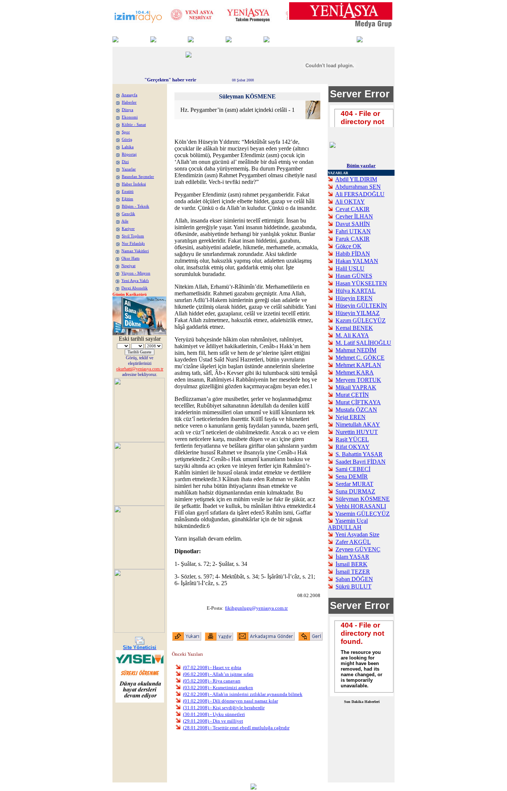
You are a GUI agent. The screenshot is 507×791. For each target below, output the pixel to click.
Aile (124, 221)
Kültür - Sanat (134, 125)
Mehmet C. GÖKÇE (360, 357)
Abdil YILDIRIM (356, 179)
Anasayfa (129, 95)
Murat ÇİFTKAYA (358, 402)
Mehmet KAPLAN (358, 365)
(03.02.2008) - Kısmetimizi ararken (218, 687)
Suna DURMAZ (355, 491)
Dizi (125, 162)
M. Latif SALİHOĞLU (363, 343)
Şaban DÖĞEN (354, 579)
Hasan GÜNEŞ (354, 276)
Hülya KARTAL (356, 291)
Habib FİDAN (353, 253)
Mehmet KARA (355, 372)
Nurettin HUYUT (357, 432)
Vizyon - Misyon (135, 273)
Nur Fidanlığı (133, 243)
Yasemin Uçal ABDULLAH (348, 524)
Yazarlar (129, 169)
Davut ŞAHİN (353, 224)
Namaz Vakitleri (135, 251)
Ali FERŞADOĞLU (360, 194)
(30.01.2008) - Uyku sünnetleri (214, 714)
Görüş (127, 139)
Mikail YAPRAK (356, 387)
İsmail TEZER (353, 571)
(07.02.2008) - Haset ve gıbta (212, 667)
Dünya (127, 110)
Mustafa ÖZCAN (356, 409)
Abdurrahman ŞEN (358, 187)
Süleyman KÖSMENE (363, 499)
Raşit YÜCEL (352, 439)
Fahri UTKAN (353, 231)
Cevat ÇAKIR (353, 209)
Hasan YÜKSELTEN (361, 283)
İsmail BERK (351, 564)
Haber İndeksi (134, 184)
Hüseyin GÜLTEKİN (361, 305)
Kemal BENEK (354, 328)
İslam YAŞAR (352, 557)
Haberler (129, 102)
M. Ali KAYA (352, 335)
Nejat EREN (351, 417)
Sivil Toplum (133, 236)
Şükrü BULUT (354, 586)
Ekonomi (130, 117)
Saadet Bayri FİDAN (361, 461)
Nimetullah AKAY (358, 424)
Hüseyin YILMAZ (358, 313)
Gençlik (128, 214)
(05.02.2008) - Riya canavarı (212, 681)
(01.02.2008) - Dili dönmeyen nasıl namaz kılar (230, 701)
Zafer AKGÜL (353, 542)
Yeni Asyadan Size (357, 534)
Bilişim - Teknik (135, 206)
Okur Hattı (130, 258)
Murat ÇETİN (352, 395)
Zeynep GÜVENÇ (358, 549)
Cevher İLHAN (354, 216)
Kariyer (128, 229)
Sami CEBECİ (353, 469)
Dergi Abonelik (134, 288)
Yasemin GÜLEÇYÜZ (362, 513)
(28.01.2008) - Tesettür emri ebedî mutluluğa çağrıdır (236, 727)
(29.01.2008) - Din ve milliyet (213, 721)
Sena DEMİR (352, 476)
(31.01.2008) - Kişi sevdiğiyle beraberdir (224, 707)
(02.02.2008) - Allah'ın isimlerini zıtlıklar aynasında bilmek (242, 694)
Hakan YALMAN (357, 261)
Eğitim (127, 199)
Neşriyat (128, 266)
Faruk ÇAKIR (353, 239)
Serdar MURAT (354, 484)
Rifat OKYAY (353, 447)
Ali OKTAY (350, 201)
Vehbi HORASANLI (361, 506)
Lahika (128, 147)
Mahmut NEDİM (356, 350)
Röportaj (129, 154)
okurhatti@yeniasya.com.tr (139, 369)
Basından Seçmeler (138, 177)
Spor (126, 132)
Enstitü (128, 191)
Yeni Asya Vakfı (135, 281)
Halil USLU (350, 268)
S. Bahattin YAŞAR (359, 454)
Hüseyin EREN (354, 298)
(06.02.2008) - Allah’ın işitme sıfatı (218, 674)
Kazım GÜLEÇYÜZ (361, 320)
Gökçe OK (349, 246)
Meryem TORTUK (358, 380)
